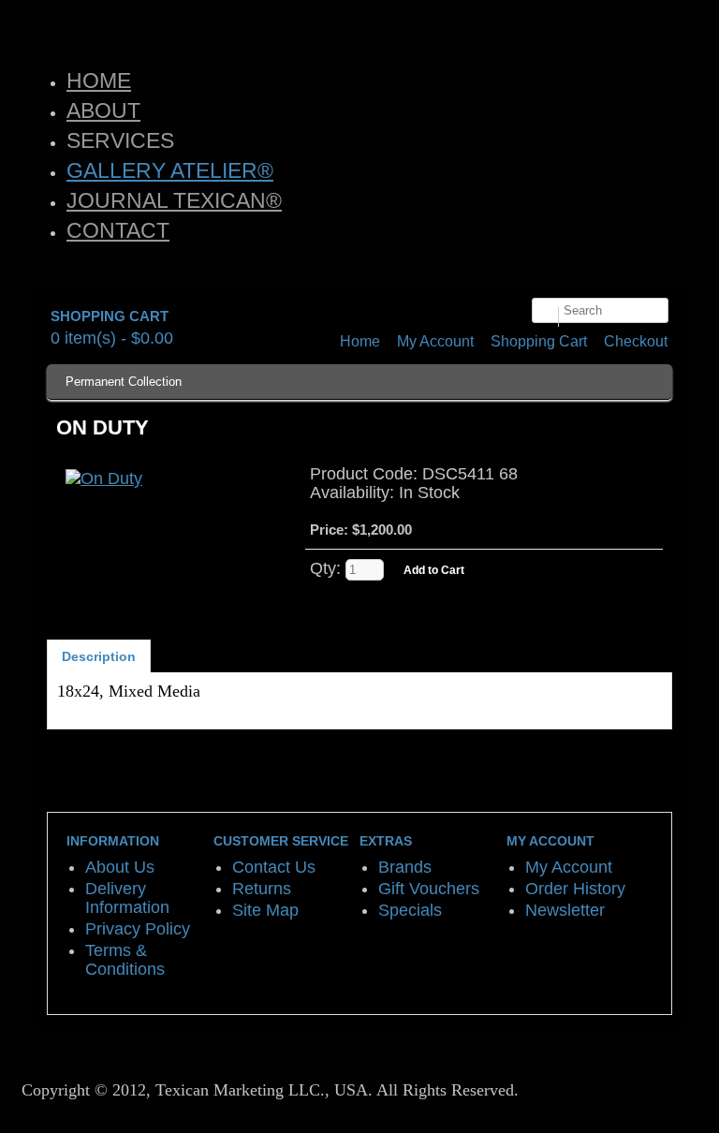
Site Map (265, 910)
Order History (575, 888)
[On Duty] (104, 478)
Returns (261, 888)
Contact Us (273, 867)
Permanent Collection (124, 382)
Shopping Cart (539, 341)
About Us (119, 867)
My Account (435, 341)
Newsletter (565, 910)
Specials (410, 910)
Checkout (636, 341)
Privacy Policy (137, 929)
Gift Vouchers (428, 888)
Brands (405, 867)
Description (99, 656)
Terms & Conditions (125, 959)
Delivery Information (127, 898)
